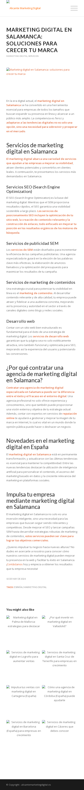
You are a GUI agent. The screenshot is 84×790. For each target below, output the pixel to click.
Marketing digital (17, 56)
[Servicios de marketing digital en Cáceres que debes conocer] (59, 737)
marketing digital (35, 587)
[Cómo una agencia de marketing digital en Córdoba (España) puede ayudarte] (59, 702)
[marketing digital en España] (42, 81)
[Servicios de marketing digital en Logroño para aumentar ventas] (23, 667)
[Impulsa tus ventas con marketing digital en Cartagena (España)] (23, 702)
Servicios (33, 56)
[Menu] (72, 8)
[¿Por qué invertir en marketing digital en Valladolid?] (59, 632)
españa (18, 587)
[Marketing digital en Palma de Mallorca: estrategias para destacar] (23, 632)
